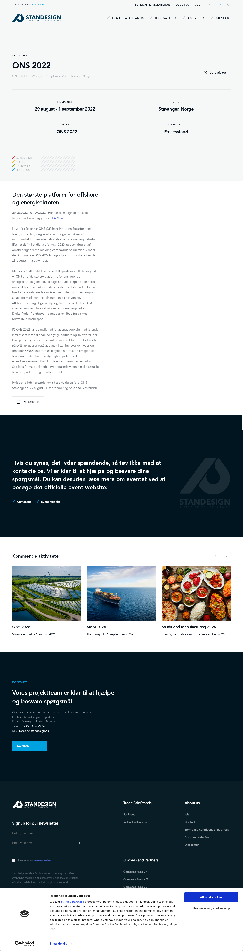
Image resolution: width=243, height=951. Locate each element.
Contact (223, 18)
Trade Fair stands (127, 18)
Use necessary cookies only (211, 908)
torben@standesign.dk (34, 731)
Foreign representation (152, 4)
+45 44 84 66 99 (38, 4)
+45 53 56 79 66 (34, 726)
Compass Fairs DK (135, 871)
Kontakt (24, 746)
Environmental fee (197, 837)
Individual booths (135, 822)
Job (197, 4)
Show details (58, 943)
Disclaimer (192, 845)
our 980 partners (72, 901)
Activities (195, 18)
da (208, 5)
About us (182, 4)
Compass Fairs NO (135, 879)
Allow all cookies (211, 897)
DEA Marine (58, 218)
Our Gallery (165, 18)
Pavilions (129, 814)
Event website (50, 501)
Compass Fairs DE (135, 887)
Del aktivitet (217, 72)
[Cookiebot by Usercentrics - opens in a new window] (24, 943)
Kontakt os (23, 501)
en (219, 5)
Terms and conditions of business (207, 829)
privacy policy (43, 860)
